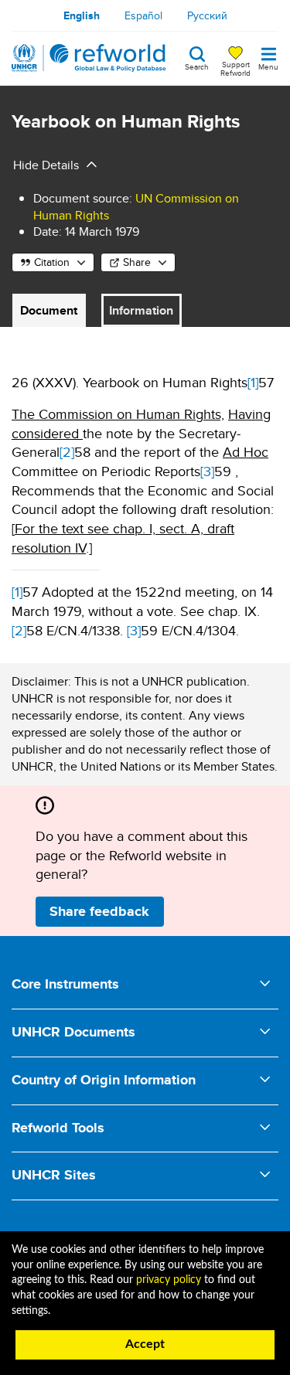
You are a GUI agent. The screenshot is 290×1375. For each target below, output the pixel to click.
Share (137, 262)
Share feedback (99, 911)
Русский (207, 15)
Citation (52, 262)
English (81, 15)
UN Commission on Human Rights (136, 206)
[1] (252, 382)
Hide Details (46, 165)
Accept (145, 1344)
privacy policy (168, 1280)
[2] (67, 451)
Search (197, 65)
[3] (207, 471)
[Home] (89, 58)
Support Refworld (235, 68)
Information (141, 310)
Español (143, 15)
